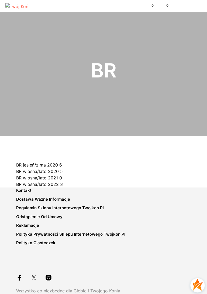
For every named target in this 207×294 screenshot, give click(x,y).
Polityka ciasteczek (36, 242)
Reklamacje (27, 225)
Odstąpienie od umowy (39, 216)
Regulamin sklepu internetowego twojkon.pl (60, 207)
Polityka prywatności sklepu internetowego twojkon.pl (70, 234)
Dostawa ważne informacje (43, 199)
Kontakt (24, 190)
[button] (149, 5)
